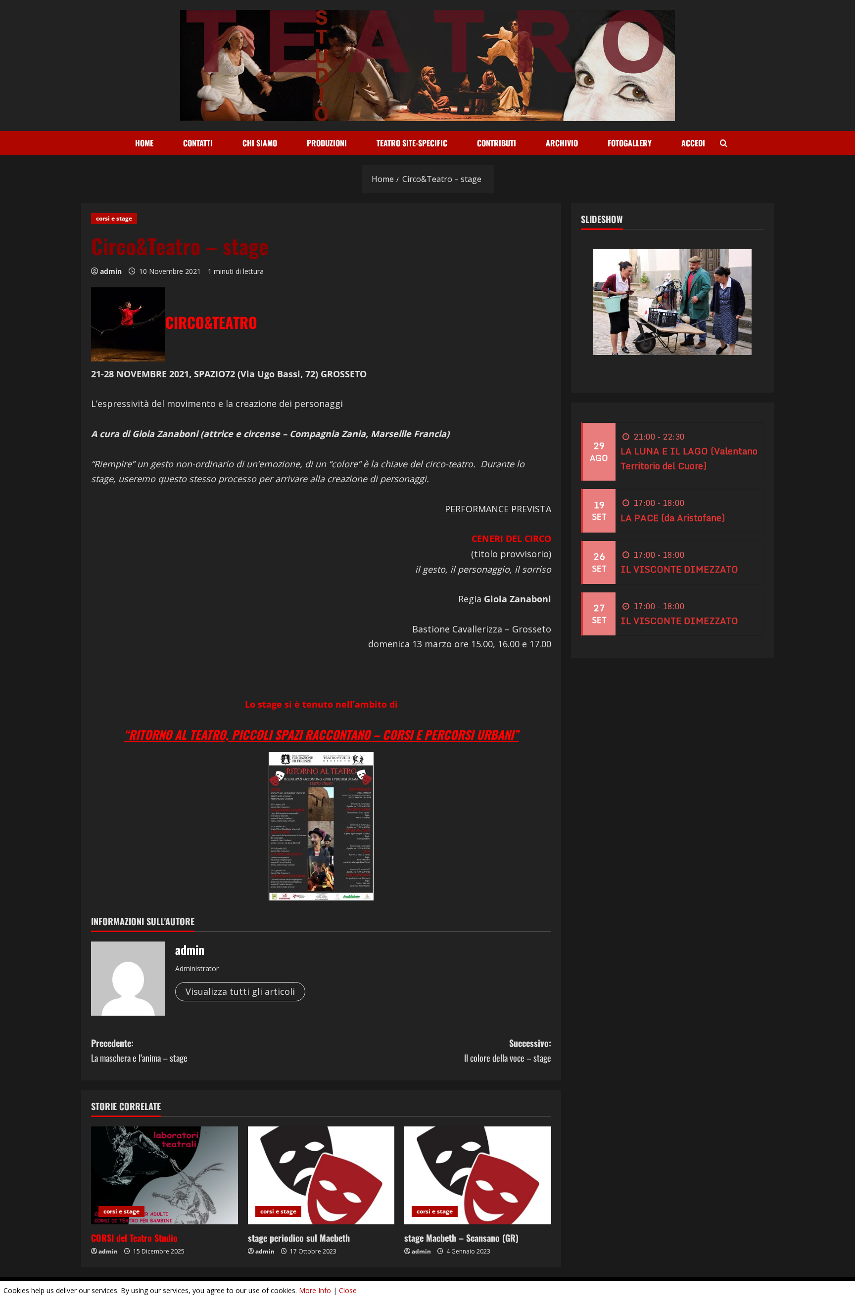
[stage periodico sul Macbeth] (321, 1175)
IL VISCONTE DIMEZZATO (679, 569)
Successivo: (507, 1050)
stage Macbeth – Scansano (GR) (461, 1237)
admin (111, 271)
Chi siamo (259, 143)
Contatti (198, 143)
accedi (693, 143)
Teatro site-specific (412, 143)
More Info (315, 1290)
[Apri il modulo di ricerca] (723, 143)
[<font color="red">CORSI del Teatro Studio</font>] (164, 1175)
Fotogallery (630, 143)
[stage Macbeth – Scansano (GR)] (477, 1175)
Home (144, 143)
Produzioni (327, 143)
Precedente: (139, 1050)
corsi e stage (114, 218)
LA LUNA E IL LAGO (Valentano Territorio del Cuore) (689, 459)
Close (348, 1290)
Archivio (562, 143)
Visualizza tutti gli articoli (240, 991)
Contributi (496, 143)
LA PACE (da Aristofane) (672, 517)
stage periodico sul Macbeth (299, 1237)
